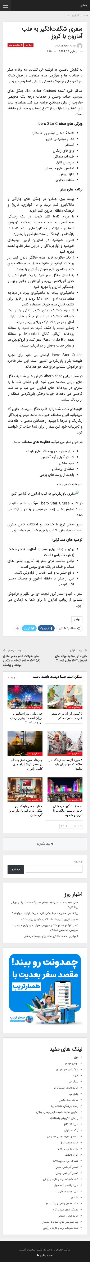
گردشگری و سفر (15, 45)
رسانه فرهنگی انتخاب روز (64, 1106)
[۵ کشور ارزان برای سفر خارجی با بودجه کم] (65, 697)
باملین (83, 5)
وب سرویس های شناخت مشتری (60, 1222)
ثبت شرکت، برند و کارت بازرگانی (60, 1179)
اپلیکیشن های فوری (67, 1069)
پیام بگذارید (44, 844)
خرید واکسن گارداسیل (66, 1185)
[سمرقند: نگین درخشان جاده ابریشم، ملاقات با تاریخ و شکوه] (65, 789)
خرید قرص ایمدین (68, 1216)
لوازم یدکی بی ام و (68, 1149)
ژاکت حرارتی (71, 1130)
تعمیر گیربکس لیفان (67, 1167)
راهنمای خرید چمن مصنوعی (62, 1136)
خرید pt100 (71, 1124)
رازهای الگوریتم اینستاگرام (64, 1118)
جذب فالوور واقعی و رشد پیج (62, 1203)
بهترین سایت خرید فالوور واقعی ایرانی (57, 1112)
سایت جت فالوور (68, 1100)
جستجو (78, 861)
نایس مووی (71, 1063)
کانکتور (74, 1197)
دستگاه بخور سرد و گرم (65, 1210)
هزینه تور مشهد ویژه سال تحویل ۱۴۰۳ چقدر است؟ (71, 658)
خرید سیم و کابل (69, 1142)
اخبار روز (29, 45)
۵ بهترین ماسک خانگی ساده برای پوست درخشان (51, 936)
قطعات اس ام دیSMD (65, 1161)
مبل (76, 1057)
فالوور (75, 1075)
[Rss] (38, 1255)
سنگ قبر (73, 1082)
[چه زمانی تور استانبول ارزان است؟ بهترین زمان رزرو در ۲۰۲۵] (25, 697)
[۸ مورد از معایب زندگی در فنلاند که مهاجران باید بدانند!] (65, 743)
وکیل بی (73, 1094)
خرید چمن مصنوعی (67, 1191)
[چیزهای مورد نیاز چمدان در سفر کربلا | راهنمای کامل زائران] (25, 743)
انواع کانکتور (71, 1155)
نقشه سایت (46, 1255)
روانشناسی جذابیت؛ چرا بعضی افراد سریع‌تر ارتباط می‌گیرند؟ (45, 913)
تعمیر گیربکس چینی (67, 1173)
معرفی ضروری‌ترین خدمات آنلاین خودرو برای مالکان (49, 919)
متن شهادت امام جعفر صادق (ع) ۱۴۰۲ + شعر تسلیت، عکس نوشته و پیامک (21, 661)
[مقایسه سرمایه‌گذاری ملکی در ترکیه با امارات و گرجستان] (25, 789)
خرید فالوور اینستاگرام (66, 1088)
